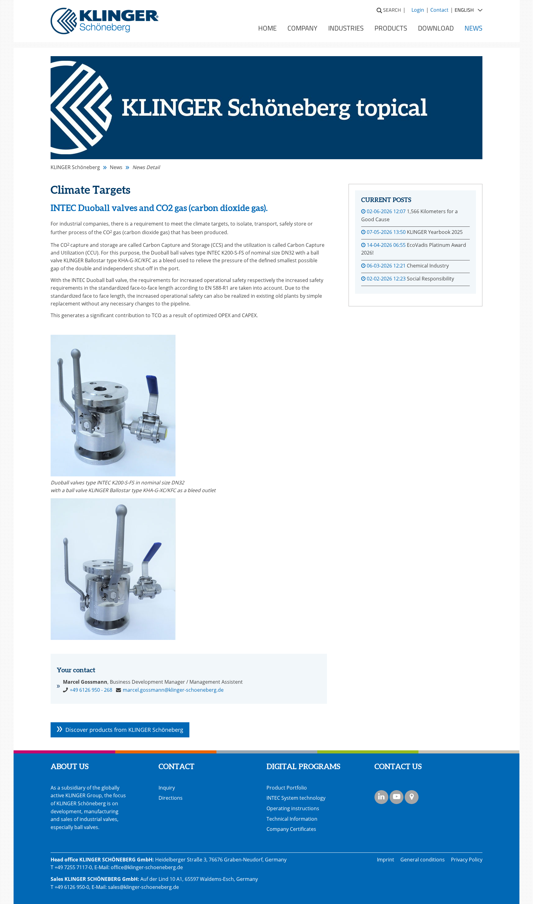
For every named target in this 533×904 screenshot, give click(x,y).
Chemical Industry (428, 265)
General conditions (422, 859)
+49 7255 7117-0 (73, 867)
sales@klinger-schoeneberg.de (143, 887)
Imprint (385, 859)
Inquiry (167, 787)
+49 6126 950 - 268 (91, 689)
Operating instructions (292, 808)
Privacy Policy (466, 859)
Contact (439, 9)
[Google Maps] (412, 797)
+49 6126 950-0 (72, 887)
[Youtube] (396, 797)
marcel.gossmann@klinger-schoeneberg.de (173, 689)
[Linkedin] (381, 797)
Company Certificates (291, 829)
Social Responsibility (430, 278)
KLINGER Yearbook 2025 (435, 232)
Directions (171, 797)
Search (392, 10)
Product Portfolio (286, 787)
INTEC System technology (295, 797)
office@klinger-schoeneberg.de (147, 867)
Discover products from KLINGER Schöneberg (124, 729)
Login (417, 9)
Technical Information (291, 818)
